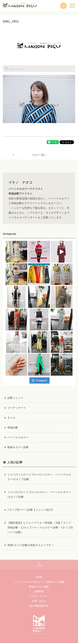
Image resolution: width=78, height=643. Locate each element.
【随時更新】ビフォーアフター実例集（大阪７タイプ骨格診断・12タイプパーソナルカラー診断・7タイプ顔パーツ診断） (40, 527)
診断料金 (39, 591)
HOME (39, 577)
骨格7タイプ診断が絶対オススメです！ (30, 545)
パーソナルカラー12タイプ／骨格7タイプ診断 (39, 582)
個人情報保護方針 (39, 605)
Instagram (41, 380)
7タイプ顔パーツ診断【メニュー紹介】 (30, 509)
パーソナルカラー (18, 437)
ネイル (11, 417)
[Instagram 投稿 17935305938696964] (62, 252)
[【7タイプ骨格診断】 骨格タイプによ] (62, 274)
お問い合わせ (39, 601)
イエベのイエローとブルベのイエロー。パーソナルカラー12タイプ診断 (39, 477)
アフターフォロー (39, 596)
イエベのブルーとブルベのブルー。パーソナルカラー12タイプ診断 (39, 494)
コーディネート (16, 407)
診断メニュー (15, 397)
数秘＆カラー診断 (18, 447)
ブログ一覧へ (39, 155)
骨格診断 (12, 427)
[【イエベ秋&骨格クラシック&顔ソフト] (16, 252)
